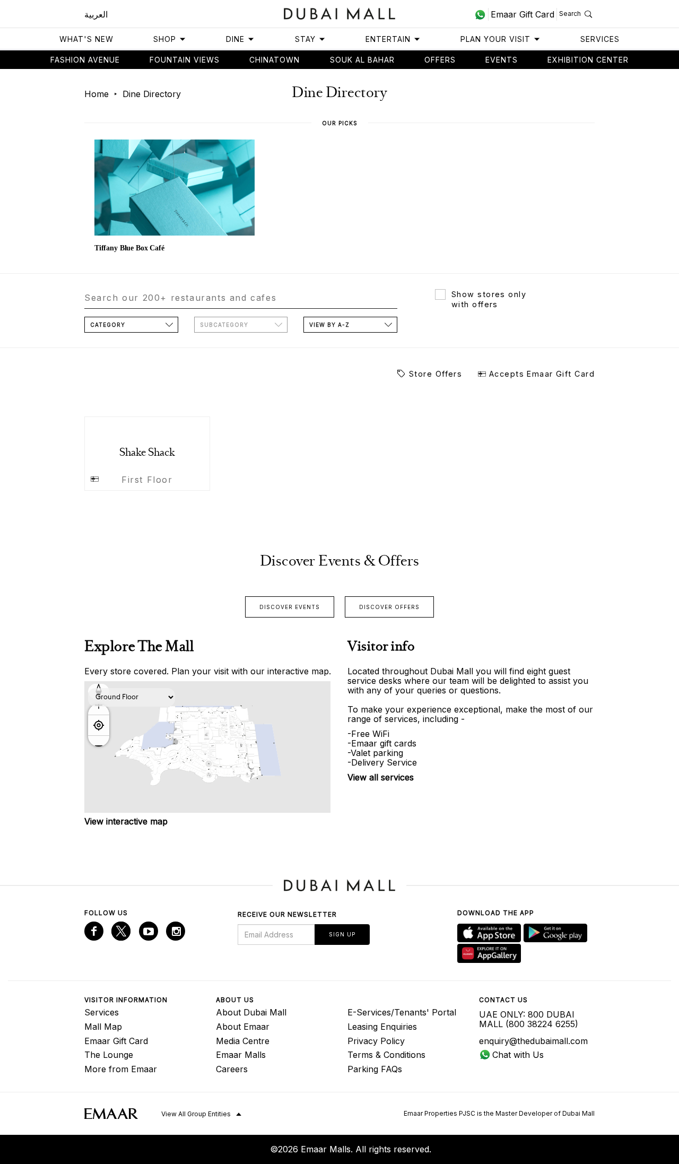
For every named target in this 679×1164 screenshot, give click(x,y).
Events (501, 59)
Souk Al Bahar (362, 59)
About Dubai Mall (251, 1012)
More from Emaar (120, 1069)
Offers (440, 59)
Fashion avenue (85, 59)
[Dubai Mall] (340, 12)
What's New (86, 39)
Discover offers (389, 607)
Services (600, 39)
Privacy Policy (376, 1041)
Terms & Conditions (386, 1054)
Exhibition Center (588, 59)
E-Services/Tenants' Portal (401, 1012)
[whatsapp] (481, 14)
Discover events (289, 607)
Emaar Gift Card (116, 1041)
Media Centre (242, 1041)
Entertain (388, 39)
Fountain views (185, 59)
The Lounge (108, 1054)
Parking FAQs (374, 1069)
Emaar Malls (241, 1054)
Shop (164, 39)
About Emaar (242, 1026)
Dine (235, 39)
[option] (174, 197)
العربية (96, 14)
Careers (232, 1069)
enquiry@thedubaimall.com (533, 1041)
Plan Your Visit (495, 39)
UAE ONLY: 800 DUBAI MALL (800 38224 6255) (528, 1019)
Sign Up (342, 934)
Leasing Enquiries (382, 1026)
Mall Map (103, 1026)
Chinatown (274, 59)
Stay (305, 39)
